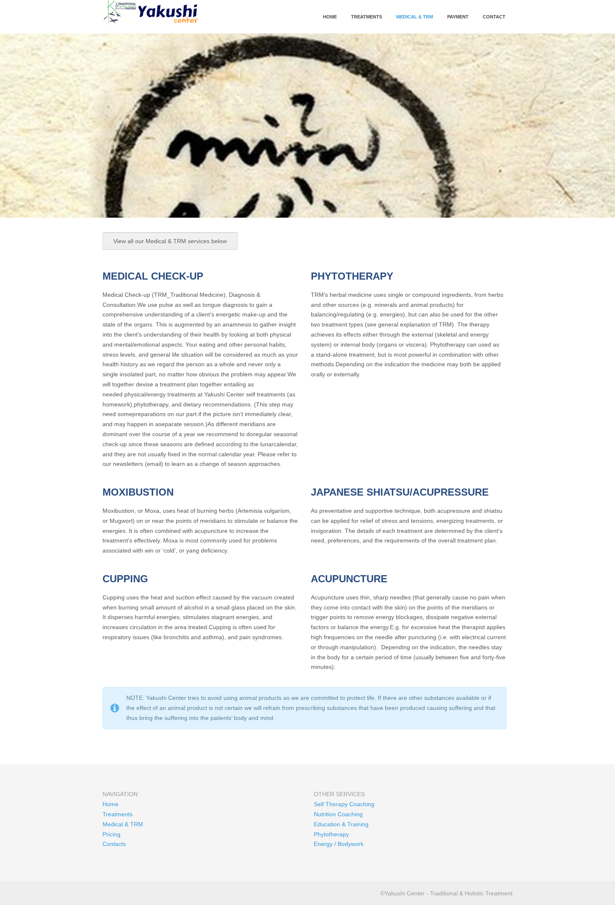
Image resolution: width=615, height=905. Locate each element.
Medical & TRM (414, 16)
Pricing (111, 834)
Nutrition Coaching (338, 814)
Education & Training (341, 824)
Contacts (114, 844)
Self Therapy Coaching (344, 804)
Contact (494, 16)
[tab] (170, 241)
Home (330, 16)
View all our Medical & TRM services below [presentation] (170, 241)
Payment (458, 16)
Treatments (366, 16)
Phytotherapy (331, 834)
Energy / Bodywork (339, 844)
